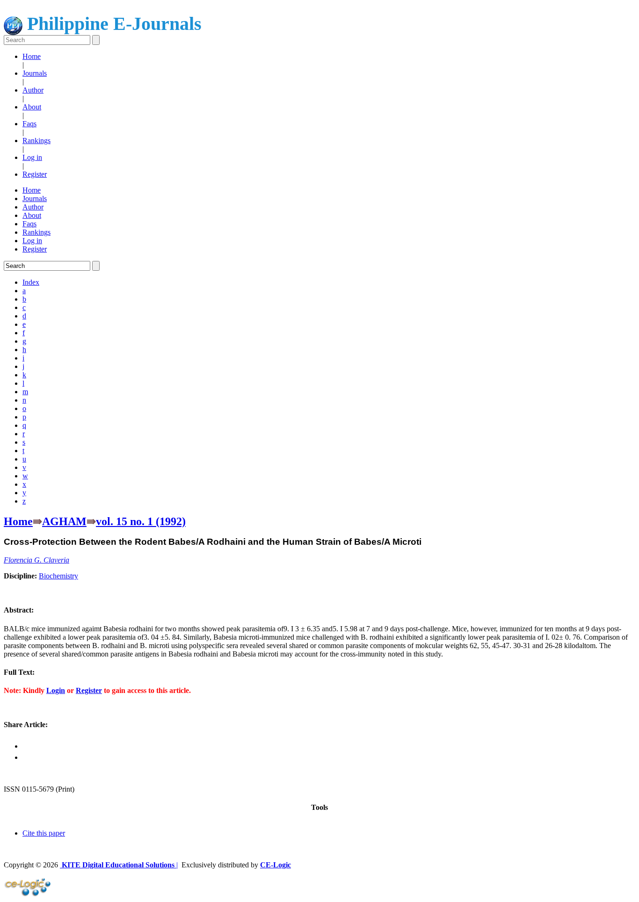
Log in (32, 157)
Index (30, 282)
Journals (34, 73)
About (31, 107)
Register (34, 174)
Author (33, 90)
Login (55, 690)
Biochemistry (58, 576)
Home (31, 56)
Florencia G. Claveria (36, 560)
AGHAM (64, 521)
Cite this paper (43, 833)
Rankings (36, 140)
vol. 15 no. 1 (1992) (141, 521)
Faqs (29, 124)
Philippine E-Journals (112, 23)
